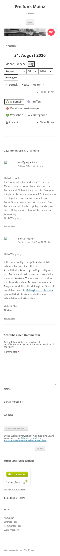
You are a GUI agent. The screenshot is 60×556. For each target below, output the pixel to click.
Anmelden (9, 517)
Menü (30, 22)
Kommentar (11, 351)
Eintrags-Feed (11, 521)
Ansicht (11, 123)
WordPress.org (11, 529)
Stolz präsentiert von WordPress (19, 549)
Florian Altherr (26, 238)
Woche (21, 64)
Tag (31, 64)
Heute (25, 84)
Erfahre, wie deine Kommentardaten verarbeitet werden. (25, 439)
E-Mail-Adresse (13, 401)
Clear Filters (47, 92)
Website (8, 414)
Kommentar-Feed (13, 525)
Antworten (9, 226)
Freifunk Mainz (30, 6)
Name (8, 388)
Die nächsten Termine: (15, 489)
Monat (10, 64)
